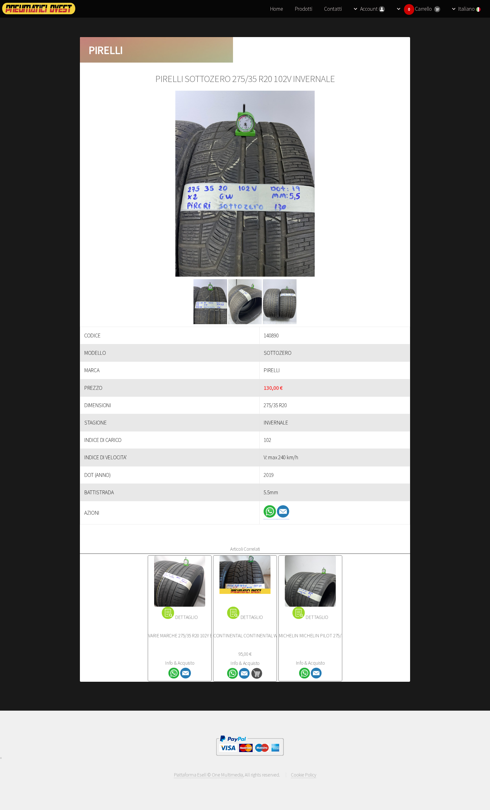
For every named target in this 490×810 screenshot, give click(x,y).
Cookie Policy (303, 775)
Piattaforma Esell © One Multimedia (208, 775)
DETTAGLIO (186, 617)
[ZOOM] (245, 185)
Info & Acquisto (179, 663)
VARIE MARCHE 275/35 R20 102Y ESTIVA (185, 635)
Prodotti (303, 8)
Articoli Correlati (245, 549)
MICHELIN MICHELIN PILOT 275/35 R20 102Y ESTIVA (328, 635)
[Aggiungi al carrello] (256, 676)
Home (276, 8)
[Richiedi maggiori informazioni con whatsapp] (270, 515)
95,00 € (245, 654)
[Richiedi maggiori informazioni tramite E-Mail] (283, 515)
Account (369, 8)
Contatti (333, 8)
